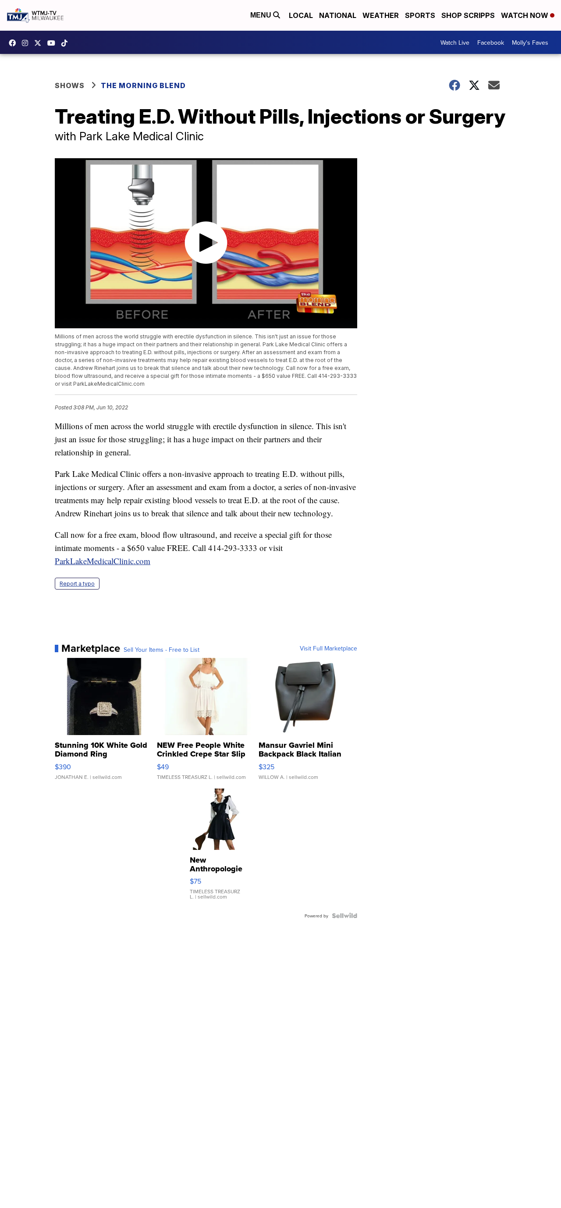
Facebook (490, 42)
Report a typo (77, 583)
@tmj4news (66, 42)
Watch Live (454, 42)
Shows (70, 85)
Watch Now (525, 15)
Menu (261, 15)
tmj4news (27, 42)
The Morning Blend (143, 85)
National (337, 15)
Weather (380, 15)
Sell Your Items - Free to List (161, 650)
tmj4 (14, 42)
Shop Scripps (468, 15)
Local (301, 15)
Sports (420, 15)
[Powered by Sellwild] (344, 916)
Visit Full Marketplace (328, 648)
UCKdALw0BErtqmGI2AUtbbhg (53, 42)
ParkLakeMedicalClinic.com (102, 560)
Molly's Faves (530, 42)
